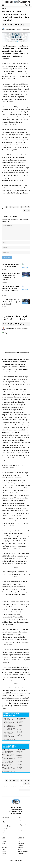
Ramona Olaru (11, 328)
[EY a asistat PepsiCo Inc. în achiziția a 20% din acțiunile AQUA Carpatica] (26, 301)
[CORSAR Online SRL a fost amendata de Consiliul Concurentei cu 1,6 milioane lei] (26, 287)
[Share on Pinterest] (11, 24)
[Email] (18, 24)
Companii (4, 8)
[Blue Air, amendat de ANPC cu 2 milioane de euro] (26, 265)
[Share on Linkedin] (16, 24)
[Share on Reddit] (21, 207)
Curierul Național (11, 29)
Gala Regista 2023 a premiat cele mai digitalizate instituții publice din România (11, 276)
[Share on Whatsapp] (13, 24)
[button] (3, 5)
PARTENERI (21, 838)
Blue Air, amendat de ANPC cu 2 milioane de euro (11, 265)
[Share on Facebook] (6, 24)
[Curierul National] (16, 1)
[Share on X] (8, 24)
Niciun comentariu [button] (25, 789)
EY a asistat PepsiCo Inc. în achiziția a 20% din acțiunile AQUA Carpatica (11, 302)
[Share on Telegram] (25, 207)
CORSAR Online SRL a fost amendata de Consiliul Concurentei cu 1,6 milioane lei (11, 289)
